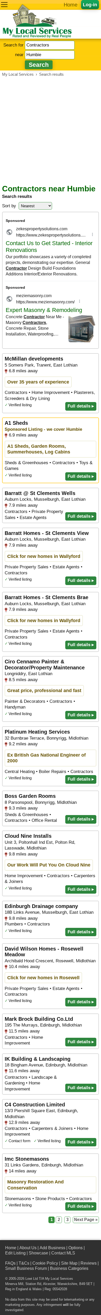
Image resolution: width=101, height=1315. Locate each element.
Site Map (69, 1263)
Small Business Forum (26, 1268)
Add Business (52, 1248)
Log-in (90, 4)
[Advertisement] (50, 130)
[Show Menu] (4, 4)
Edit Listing (15, 1253)
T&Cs (24, 1263)
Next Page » (86, 1219)
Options (75, 1248)
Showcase (38, 1253)
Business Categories (69, 1268)
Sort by (9, 205)
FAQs (10, 1263)
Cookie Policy (45, 1263)
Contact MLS (63, 1253)
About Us (28, 1248)
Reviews (89, 1263)
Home (70, 5)
